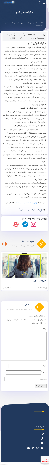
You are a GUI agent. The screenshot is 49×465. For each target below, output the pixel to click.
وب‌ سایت (43, 379)
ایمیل (44, 372)
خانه (41, 23)
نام (45, 365)
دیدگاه (44, 328)
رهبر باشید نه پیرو (40, 280)
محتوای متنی (21, 23)
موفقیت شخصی (10, 23)
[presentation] (6, 244)
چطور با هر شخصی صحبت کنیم (26, 202)
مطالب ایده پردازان (33, 23)
